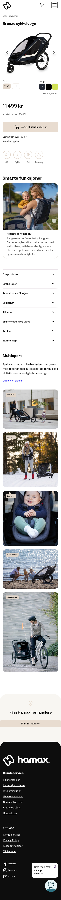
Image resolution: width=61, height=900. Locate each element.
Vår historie (9, 851)
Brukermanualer (12, 791)
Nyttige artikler (11, 834)
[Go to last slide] (7, 52)
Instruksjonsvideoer (14, 785)
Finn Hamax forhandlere (30, 712)
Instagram (12, 870)
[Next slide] (54, 52)
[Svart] (49, 87)
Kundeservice (13, 773)
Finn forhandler (11, 779)
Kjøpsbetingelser (11, 141)
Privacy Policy (11, 840)
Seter (6, 81)
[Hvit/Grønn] (55, 87)
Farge (42, 81)
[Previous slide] (7, 221)
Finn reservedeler (13, 796)
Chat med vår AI (12, 807)
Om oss (8, 828)
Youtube (11, 876)
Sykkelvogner (11, 15)
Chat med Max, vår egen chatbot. (42, 870)
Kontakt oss (10, 813)
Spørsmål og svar (13, 802)
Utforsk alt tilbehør (13, 380)
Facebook (12, 864)
